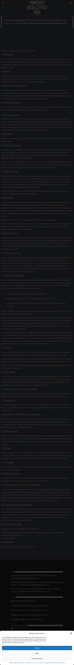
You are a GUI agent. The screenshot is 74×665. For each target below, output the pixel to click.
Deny (37, 653)
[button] (71, 633)
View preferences (36, 659)
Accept (37, 648)
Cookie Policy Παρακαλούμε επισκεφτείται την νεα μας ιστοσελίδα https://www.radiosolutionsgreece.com (37, 662)
